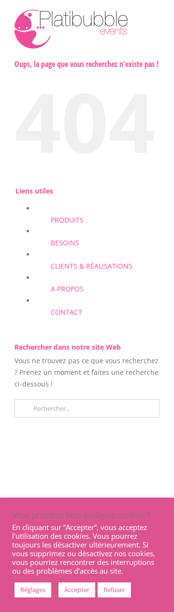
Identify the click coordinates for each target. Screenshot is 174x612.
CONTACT (66, 312)
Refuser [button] (114, 589)
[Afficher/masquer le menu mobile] (156, 17)
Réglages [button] (32, 589)
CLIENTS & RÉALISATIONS (91, 266)
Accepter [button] (76, 589)
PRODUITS (67, 220)
